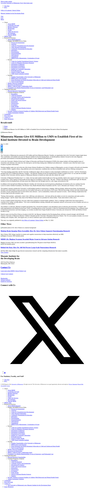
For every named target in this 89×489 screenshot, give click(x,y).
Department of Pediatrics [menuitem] (18, 66)
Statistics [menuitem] (13, 109)
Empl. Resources (8, 487)
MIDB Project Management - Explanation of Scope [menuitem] (25, 58)
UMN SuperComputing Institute (20, 440)
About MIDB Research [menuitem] (14, 39)
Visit (2, 16)
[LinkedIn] (44, 150)
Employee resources (6, 281)
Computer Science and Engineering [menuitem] (21, 97)
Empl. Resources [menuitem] (8, 119)
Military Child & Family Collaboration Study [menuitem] (20, 86)
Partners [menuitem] (10, 59)
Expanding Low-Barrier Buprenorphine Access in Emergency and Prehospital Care (30, 454)
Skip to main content (6, 1)
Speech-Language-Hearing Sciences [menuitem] (21, 108)
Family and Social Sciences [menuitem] (18, 100)
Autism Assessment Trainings (16, 479)
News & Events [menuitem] (8, 116)
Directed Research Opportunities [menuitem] (17, 91)
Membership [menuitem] (11, 28)
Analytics (13, 410)
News (5, 128)
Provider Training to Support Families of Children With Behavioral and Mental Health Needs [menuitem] (33, 111)
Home (6, 126)
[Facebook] (44, 146)
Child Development (16, 462)
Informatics (14, 416)
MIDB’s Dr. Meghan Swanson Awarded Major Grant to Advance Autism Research (30, 239)
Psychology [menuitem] (14, 105)
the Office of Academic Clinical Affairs (32, 220)
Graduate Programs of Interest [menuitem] (16, 92)
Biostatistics (14, 460)
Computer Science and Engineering (21, 463)
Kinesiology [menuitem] (14, 102)
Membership (4, 278)
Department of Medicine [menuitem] (18, 64)
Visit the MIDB (12, 401)
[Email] (44, 152)
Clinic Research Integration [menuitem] (18, 47)
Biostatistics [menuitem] (14, 94)
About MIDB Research (14, 406)
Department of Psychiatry (18, 434)
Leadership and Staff (13, 392)
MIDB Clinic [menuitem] (7, 36)
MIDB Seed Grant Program (18, 444)
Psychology (14, 471)
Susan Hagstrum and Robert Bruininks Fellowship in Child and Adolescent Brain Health (35, 446)
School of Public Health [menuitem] (17, 72)
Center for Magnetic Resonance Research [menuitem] (22, 63)
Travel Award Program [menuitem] (17, 81)
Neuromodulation (16, 420)
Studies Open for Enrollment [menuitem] (15, 83)
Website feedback (5, 280)
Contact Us (6, 267)
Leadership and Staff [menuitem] (13, 25)
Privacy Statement (73, 384)
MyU (5, 7)
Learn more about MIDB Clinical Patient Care (13, 271)
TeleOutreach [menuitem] (15, 55)
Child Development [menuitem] (16, 95)
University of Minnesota (17, 384)
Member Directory (13, 393)
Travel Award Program (17, 448)
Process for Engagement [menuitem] (17, 42)
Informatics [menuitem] (14, 50)
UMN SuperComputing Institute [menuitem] (20, 73)
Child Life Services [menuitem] (13, 31)
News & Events (8, 482)
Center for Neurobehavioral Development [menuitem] (22, 45)
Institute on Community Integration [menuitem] (20, 69)
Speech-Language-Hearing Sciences (21, 474)
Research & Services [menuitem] (10, 38)
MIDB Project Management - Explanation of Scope (25, 424)
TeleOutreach (15, 421)
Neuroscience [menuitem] (15, 103)
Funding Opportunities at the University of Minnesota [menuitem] (26, 77)
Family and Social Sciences (18, 466)
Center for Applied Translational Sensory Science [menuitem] (24, 61)
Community (7, 480)
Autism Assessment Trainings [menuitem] (16, 112)
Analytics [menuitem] (13, 44)
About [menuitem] (6, 22)
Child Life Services (13, 398)
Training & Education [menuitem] (10, 89)
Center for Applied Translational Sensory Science (24, 427)
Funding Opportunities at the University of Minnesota (26, 443)
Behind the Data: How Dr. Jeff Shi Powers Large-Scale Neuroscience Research (28, 247)
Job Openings (11, 399)
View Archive (4, 252)
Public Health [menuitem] (15, 106)
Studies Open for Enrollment (15, 449)
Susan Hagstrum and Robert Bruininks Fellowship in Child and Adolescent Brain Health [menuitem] (35, 80)
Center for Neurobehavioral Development (22, 412)
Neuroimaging (15, 418)
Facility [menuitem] (10, 30)
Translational (14, 423)
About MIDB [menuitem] (11, 24)
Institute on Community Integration (20, 435)
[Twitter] (44, 148)
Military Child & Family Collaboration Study (20, 452)
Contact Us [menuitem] (7, 117)
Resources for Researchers (15, 451)
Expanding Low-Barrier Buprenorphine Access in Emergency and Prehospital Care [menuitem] (30, 88)
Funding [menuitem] (10, 75)
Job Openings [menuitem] (11, 33)
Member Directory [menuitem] (13, 27)
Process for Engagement (17, 409)
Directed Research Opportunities (17, 457)
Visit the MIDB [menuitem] (12, 35)
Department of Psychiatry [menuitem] (18, 67)
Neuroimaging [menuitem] (15, 52)
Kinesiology (14, 468)
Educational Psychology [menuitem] (17, 98)
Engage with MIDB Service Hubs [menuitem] (17, 41)
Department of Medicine (18, 430)
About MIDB (11, 390)
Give (2, 18)
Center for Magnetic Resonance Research (22, 429)
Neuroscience (15, 469)
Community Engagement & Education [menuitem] (21, 49)
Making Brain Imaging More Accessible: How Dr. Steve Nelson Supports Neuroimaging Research (35, 231)
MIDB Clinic (7, 402)
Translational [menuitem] (14, 56)
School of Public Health (17, 438)
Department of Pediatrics (18, 432)
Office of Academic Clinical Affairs (10, 10)
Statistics (13, 476)
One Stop (6, 6)
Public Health (15, 473)
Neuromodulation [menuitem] (16, 53)
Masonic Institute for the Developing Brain (12, 13)
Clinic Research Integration (18, 413)
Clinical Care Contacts (7, 274)
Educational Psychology (17, 465)
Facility (10, 396)
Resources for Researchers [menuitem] (15, 84)
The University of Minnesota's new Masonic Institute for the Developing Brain (29, 485)
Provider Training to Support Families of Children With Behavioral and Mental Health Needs (33, 477)
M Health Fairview (16, 437)
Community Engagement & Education (21, 415)
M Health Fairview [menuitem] (16, 70)
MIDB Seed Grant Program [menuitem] (18, 78)
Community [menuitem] (7, 114)
